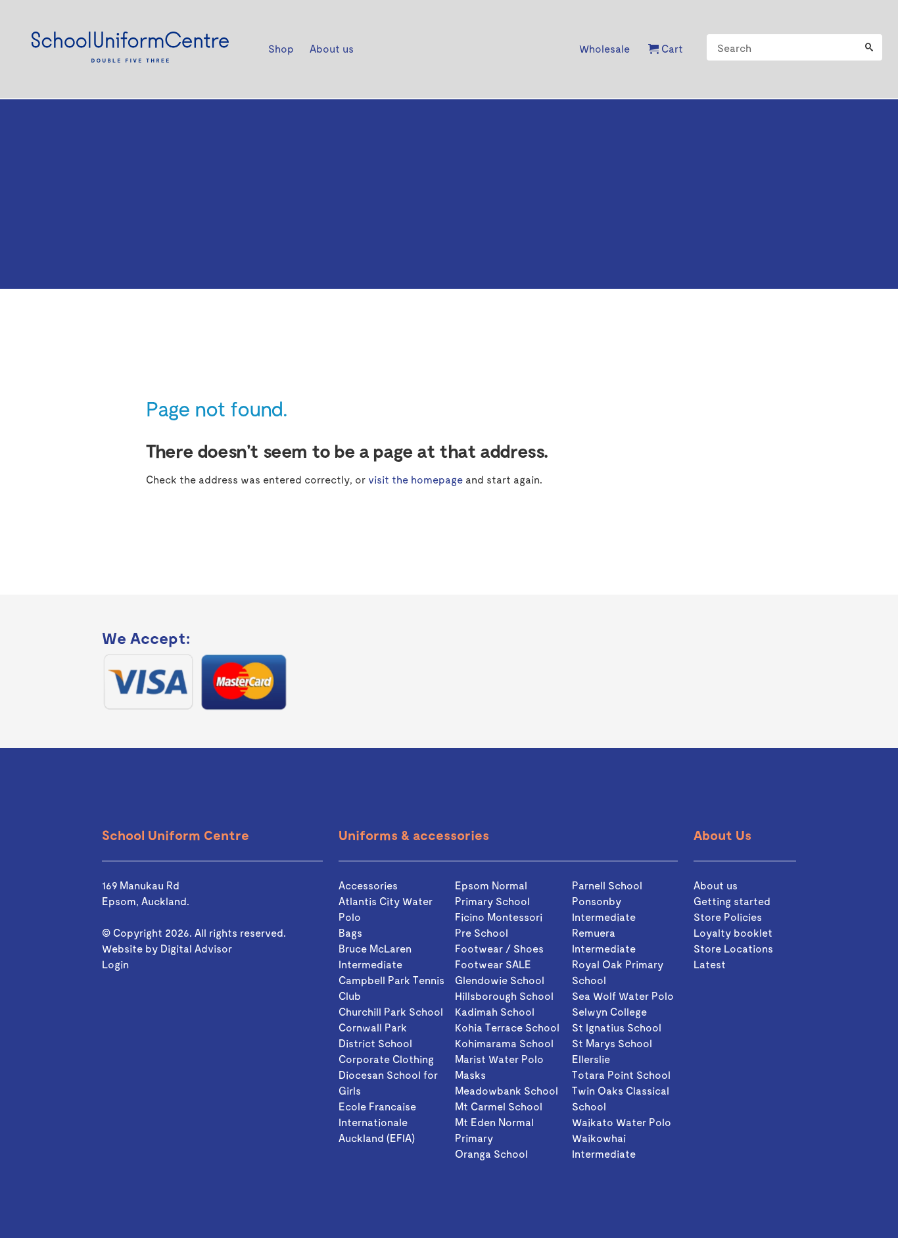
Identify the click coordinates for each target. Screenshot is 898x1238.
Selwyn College (609, 1011)
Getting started (732, 901)
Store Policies (728, 916)
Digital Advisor (196, 948)
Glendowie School (499, 980)
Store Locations (733, 948)
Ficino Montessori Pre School (498, 924)
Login (115, 964)
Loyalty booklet (733, 932)
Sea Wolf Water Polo (623, 995)
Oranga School (491, 1153)
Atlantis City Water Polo (386, 909)
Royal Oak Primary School (617, 972)
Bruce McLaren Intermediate (375, 956)
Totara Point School (621, 1074)
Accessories (368, 885)
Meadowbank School (506, 1090)
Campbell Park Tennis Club (391, 988)
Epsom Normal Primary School (492, 893)
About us (716, 885)
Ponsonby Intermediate (604, 909)
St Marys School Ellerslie (612, 1051)
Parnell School (607, 885)
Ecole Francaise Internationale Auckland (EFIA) (377, 1122)
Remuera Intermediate (604, 940)
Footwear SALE (493, 964)
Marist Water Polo (499, 1058)
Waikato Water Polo (621, 1122)
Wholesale (604, 48)
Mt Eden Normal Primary (494, 1130)
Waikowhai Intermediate (604, 1145)
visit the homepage (415, 479)
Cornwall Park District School (375, 1035)
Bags (350, 932)
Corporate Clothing (386, 1058)
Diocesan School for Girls (388, 1082)
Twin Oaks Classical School (620, 1098)
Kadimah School (494, 1011)
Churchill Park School (391, 1011)
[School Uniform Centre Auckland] (130, 49)
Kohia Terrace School (507, 1027)
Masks (470, 1074)
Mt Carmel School (498, 1106)
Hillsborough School (504, 995)
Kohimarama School (504, 1043)
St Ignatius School (616, 1027)
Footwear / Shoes (499, 948)
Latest (710, 964)
